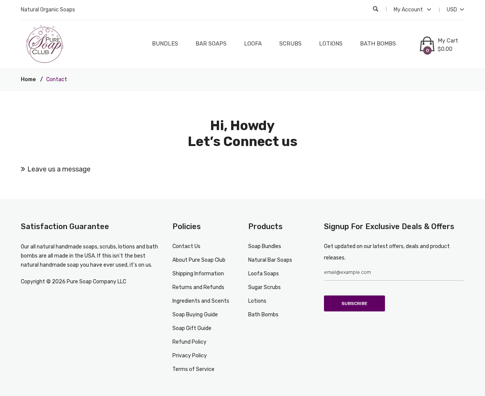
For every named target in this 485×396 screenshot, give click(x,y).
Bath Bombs (378, 43)
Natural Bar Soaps (270, 260)
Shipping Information (198, 273)
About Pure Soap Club (198, 260)
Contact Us (186, 246)
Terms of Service (193, 369)
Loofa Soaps (263, 273)
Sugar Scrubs (264, 287)
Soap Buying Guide (195, 314)
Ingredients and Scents (200, 301)
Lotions (331, 43)
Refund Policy (189, 342)
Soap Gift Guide (191, 328)
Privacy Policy (189, 355)
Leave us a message (59, 169)
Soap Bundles (264, 246)
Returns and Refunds (198, 287)
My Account (409, 9)
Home (28, 79)
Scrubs (290, 43)
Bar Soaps (211, 43)
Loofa (253, 43)
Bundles (165, 43)
